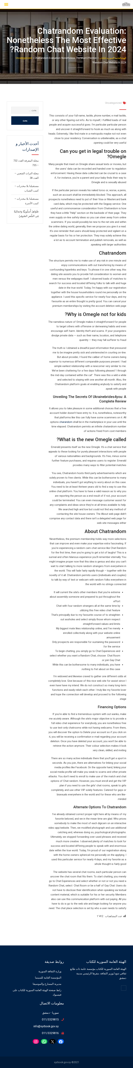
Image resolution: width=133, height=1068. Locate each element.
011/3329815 (50, 1019)
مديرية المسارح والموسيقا (47, 983)
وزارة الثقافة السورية (49, 971)
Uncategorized (113, 102)
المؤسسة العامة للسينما (48, 977)
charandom (65, 422)
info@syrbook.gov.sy (46, 1026)
